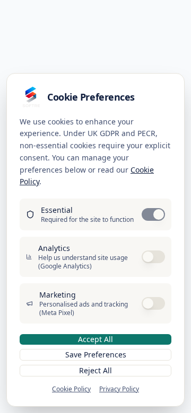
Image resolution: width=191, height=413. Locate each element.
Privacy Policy (119, 389)
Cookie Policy (71, 389)
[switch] (153, 214)
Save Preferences (95, 354)
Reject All (95, 370)
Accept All (95, 339)
